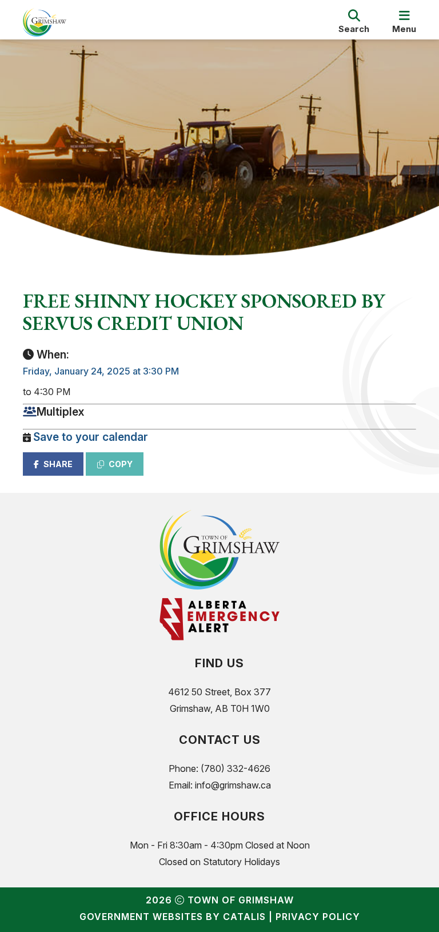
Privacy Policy (318, 916)
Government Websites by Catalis (172, 916)
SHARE (58, 464)
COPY (121, 464)
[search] (353, 22)
